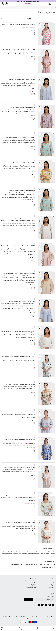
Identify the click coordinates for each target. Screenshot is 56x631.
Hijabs (47, 565)
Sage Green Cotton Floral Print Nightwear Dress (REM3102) (20, 495)
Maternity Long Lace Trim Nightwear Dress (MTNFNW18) (19, 274)
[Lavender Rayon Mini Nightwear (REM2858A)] (46, 117)
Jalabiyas (42, 565)
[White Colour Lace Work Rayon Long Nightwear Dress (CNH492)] (46, 366)
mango (34, 178)
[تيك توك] (46, 605)
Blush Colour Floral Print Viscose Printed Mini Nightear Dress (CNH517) (19, 50)
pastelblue (34, 95)
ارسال (28, 600)
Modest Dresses (33, 565)
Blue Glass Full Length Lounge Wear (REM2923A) (21, 135)
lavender (34, 119)
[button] (30, 19)
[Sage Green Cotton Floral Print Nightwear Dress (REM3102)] (46, 504)
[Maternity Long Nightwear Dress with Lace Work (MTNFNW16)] (46, 255)
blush (34, 60)
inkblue (34, 452)
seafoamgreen (34, 396)
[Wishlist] (5, 4)
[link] (37, 629)
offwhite (34, 232)
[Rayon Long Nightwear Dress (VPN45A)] (46, 172)
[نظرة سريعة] (39, 24)
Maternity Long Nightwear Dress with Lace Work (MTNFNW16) (18, 246)
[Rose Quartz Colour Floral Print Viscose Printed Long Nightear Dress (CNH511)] (46, 477)
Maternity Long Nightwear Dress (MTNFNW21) (22, 329)
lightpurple (34, 424)
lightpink (32, 95)
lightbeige (34, 261)
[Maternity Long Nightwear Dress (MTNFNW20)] (46, 311)
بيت (55, 7)
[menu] (54, 4)
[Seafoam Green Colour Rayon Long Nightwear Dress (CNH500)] (46, 394)
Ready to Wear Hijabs (48, 568)
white (34, 369)
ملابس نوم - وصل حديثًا (48, 7)
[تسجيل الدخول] (50, 4)
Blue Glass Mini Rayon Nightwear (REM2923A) (22, 191)
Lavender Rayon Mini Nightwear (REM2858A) (22, 108)
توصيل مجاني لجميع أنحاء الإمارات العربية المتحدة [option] (28, 1)
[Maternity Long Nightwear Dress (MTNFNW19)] (46, 89)
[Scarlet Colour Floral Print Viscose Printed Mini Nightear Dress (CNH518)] (46, 34)
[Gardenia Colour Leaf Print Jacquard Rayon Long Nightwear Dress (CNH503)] (46, 532)
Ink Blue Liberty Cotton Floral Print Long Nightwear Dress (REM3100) (20, 440)
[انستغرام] (49, 605)
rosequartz (34, 479)
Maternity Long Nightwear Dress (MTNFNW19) (22, 80)
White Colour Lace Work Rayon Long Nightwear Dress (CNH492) (18, 357)
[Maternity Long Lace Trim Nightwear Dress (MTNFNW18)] (46, 283)
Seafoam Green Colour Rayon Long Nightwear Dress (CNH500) (20, 385)
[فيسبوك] (53, 605)
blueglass (34, 150)
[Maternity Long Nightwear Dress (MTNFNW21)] (46, 338)
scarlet (34, 34)
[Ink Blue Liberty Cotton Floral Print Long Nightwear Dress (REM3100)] (46, 449)
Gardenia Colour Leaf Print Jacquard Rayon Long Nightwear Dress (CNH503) (20, 523)
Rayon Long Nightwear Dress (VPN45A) (24, 163)
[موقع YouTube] (39, 605)
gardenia (34, 535)
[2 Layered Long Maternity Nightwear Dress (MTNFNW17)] (46, 227)
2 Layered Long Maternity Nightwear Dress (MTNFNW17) (20, 218)
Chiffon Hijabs (15, 565)
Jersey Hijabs (24, 565)
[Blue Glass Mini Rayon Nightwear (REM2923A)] (46, 200)
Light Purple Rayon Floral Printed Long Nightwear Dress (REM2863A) (20, 412)
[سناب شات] (42, 605)
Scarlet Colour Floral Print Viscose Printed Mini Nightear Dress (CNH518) (19, 23)
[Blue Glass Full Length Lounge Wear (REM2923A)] (46, 144)
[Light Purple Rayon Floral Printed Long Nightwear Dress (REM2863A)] (46, 421)
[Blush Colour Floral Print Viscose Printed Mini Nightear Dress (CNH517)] (46, 61)
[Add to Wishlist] (39, 28)
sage (34, 507)
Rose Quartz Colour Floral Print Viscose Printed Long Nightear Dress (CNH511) (19, 468)
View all (52, 565)
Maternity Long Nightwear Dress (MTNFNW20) (22, 302)
